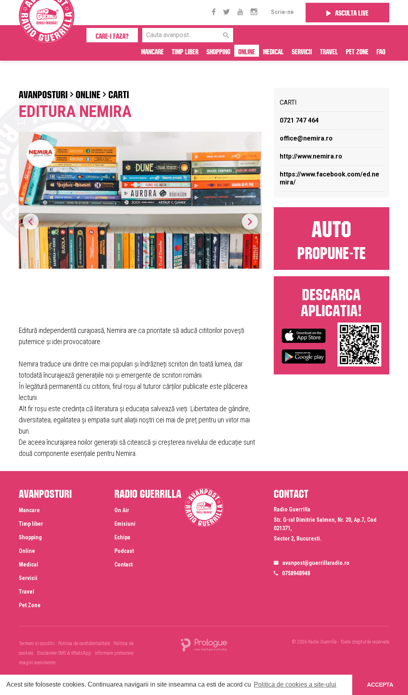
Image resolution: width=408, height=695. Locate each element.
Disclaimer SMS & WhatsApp (64, 653)
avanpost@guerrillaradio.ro (315, 563)
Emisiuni (124, 524)
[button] (250, 222)
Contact (123, 564)
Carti (118, 93)
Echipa (122, 537)
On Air (121, 510)
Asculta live (352, 12)
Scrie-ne (282, 12)
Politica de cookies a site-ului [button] (295, 684)
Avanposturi (43, 93)
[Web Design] (204, 644)
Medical (273, 51)
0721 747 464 (299, 120)
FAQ (381, 51)
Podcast (124, 551)
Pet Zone (357, 51)
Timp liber (185, 51)
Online (246, 51)
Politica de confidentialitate (84, 643)
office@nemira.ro (306, 138)
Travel (329, 51)
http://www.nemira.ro (311, 156)
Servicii (302, 51)
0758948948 (296, 573)
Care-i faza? (112, 35)
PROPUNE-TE (331, 237)
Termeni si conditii (37, 643)
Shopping (218, 51)
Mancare (152, 51)
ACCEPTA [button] (380, 684)
